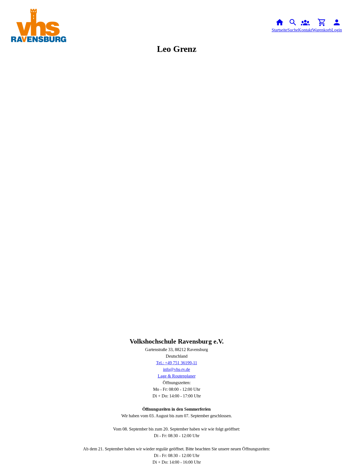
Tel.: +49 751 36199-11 (176, 362)
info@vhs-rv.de (176, 369)
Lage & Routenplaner (177, 376)
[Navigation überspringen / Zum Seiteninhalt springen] (4, 4)
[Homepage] (38, 25)
